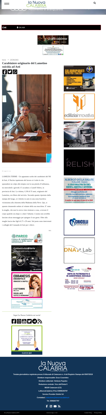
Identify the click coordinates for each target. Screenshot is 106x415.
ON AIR (21, 28)
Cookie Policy (88, 413)
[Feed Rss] (59, 407)
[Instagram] (51, 407)
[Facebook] (47, 407)
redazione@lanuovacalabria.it (57, 397)
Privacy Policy (98, 413)
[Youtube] (55, 407)
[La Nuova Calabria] (36, 4)
